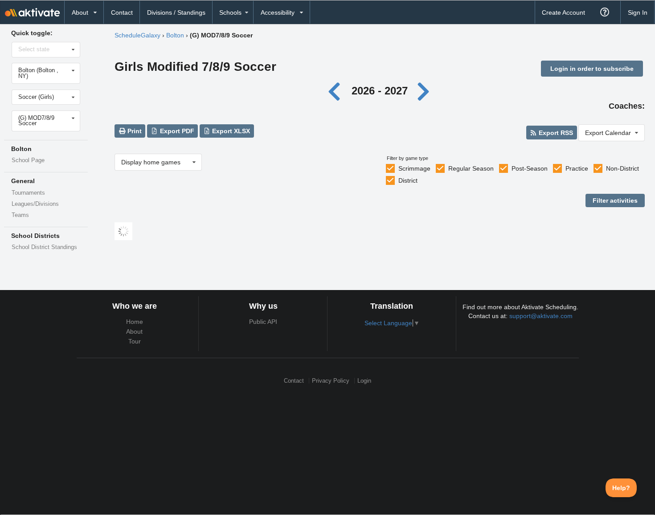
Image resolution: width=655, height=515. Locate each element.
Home (134, 321)
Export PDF (176, 131)
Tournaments (28, 193)
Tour (134, 341)
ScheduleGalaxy (137, 35)
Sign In (637, 12)
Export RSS (555, 132)
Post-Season (530, 168)
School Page (28, 160)
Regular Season (471, 168)
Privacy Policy (330, 381)
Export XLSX (230, 131)
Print (134, 131)
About (134, 331)
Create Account (563, 12)
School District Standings (44, 247)
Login (364, 381)
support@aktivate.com (541, 315)
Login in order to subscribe (592, 68)
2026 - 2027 (380, 91)
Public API (263, 321)
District (408, 180)
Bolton (175, 35)
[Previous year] (337, 91)
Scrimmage (414, 168)
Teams (20, 215)
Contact (122, 12)
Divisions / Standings (176, 12)
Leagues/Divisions (35, 204)
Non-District (622, 168)
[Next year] (424, 91)
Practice (576, 168)
